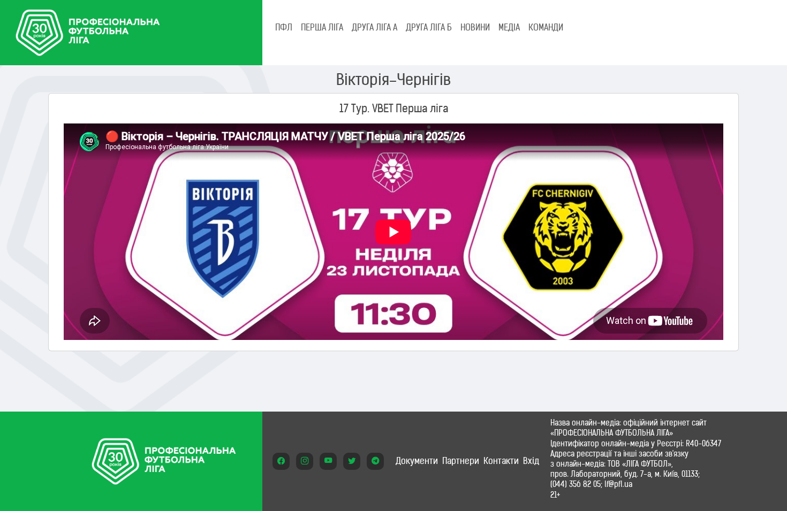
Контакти (501, 460)
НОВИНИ (475, 27)
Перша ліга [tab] (322, 27)
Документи (417, 460)
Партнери (460, 460)
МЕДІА (509, 27)
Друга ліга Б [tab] (429, 27)
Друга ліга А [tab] (374, 27)
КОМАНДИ (545, 27)
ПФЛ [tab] (283, 27)
